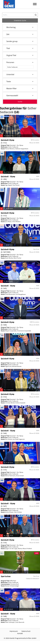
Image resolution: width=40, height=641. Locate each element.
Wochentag (11, 27)
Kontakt (20, 633)
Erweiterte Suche (20, 20)
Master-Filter (11, 88)
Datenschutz (26, 631)
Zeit (7, 34)
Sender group (11, 41)
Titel (8, 48)
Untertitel (10, 74)
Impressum (14, 631)
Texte (8, 81)
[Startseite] (9, 4)
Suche (20, 102)
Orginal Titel (11, 55)
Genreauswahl (12, 95)
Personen (10, 62)
